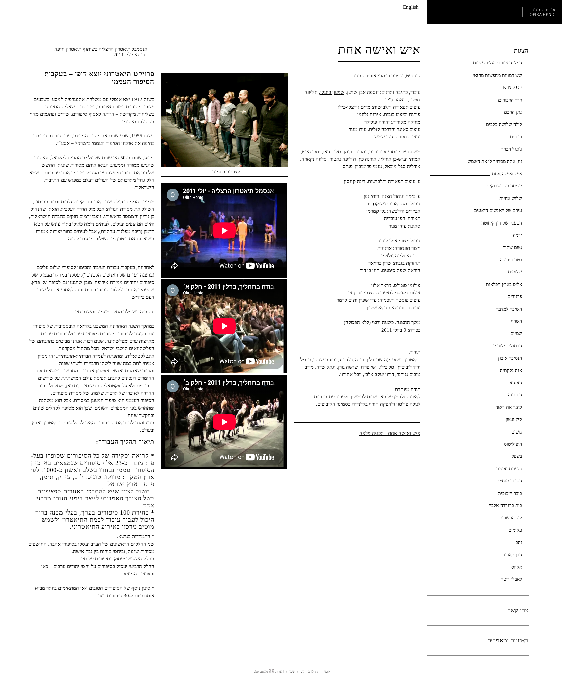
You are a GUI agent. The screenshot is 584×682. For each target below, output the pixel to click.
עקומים (515, 530)
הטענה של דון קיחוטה (501, 223)
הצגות (521, 50)
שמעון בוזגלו (332, 92)
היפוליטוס (513, 444)
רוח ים (516, 136)
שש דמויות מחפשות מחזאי (497, 75)
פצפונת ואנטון (509, 468)
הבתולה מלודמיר (506, 345)
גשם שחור (512, 247)
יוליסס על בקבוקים (504, 185)
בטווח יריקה (511, 259)
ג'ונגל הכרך (511, 149)
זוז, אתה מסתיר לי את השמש (495, 161)
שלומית (515, 271)
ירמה (517, 235)
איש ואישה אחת (507, 173)
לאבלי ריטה (511, 579)
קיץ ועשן (514, 419)
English (411, 7)
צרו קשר (518, 610)
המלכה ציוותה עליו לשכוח (497, 62)
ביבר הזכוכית (510, 493)
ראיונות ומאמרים (507, 640)
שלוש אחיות (510, 198)
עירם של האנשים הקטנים (498, 210)
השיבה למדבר (509, 309)
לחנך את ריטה (508, 407)
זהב (519, 542)
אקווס (516, 567)
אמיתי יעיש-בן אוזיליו (399, 159)
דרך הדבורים (510, 100)
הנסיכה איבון (510, 358)
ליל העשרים (510, 517)
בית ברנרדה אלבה (505, 505)
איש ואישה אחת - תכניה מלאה (389, 433)
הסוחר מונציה (509, 480)
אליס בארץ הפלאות (504, 284)
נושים (516, 432)
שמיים (516, 333)
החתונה (515, 394)
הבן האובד (512, 554)
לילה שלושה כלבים (504, 124)
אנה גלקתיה (511, 370)
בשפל (517, 456)
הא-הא (516, 382)
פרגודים (515, 296)
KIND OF (512, 87)
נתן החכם (513, 112)
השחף (516, 321)
